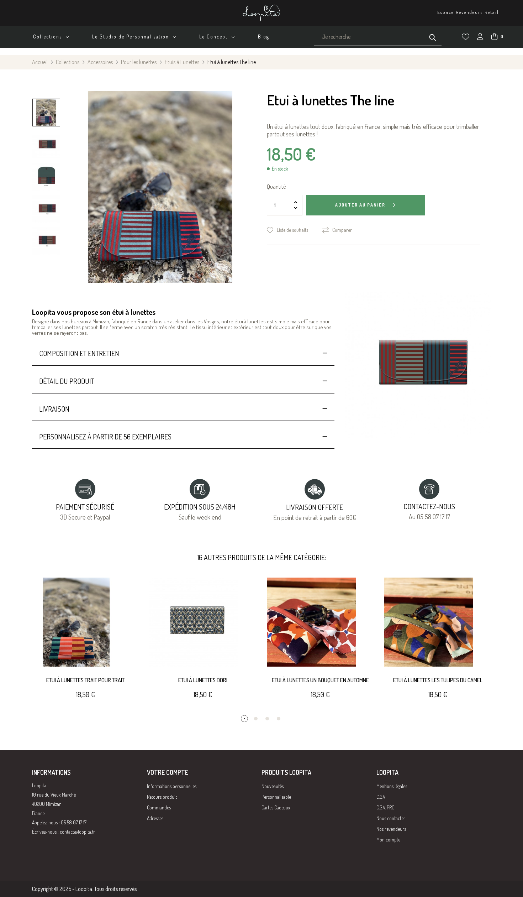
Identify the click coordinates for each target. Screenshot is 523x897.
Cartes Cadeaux (276, 807)
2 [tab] (256, 718)
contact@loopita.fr (77, 832)
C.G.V (380, 797)
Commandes (159, 807)
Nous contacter (390, 818)
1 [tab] (244, 718)
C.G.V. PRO (385, 807)
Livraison (54, 408)
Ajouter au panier (360, 205)
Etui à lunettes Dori (202, 680)
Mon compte (388, 839)
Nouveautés (273, 786)
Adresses (155, 818)
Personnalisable (276, 797)
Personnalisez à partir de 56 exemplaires (105, 436)
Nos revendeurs (391, 829)
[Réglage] (480, 37)
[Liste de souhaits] (465, 37)
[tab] (183, 353)
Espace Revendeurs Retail (468, 12)
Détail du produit (66, 381)
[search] (433, 37)
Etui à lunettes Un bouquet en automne (320, 680)
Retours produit (162, 797)
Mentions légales (391, 786)
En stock (280, 168)
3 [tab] (267, 718)
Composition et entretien (79, 353)
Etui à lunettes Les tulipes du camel (437, 680)
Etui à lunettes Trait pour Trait (85, 680)
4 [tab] (278, 718)
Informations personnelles (171, 786)
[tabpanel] (85, 646)
